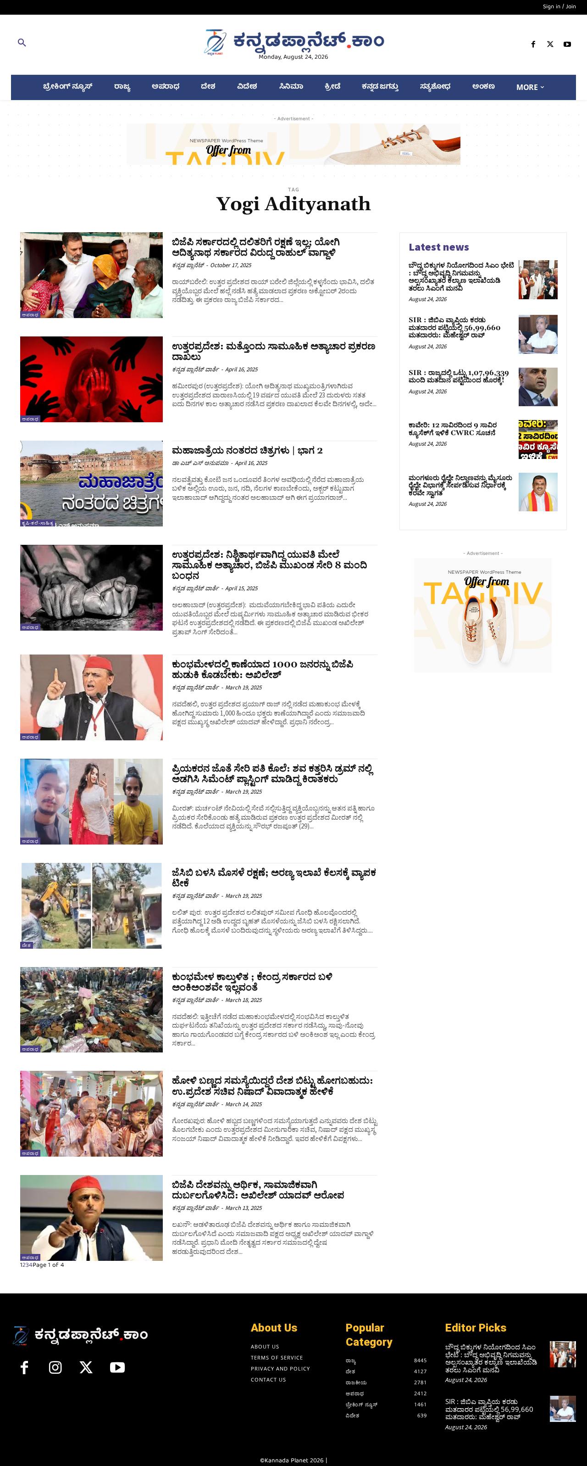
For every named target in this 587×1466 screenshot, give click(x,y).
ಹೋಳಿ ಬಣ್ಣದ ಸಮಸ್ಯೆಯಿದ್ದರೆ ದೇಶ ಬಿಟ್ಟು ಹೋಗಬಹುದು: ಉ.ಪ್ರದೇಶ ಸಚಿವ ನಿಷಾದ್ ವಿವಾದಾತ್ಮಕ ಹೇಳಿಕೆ (272, 1086)
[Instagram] (55, 1371)
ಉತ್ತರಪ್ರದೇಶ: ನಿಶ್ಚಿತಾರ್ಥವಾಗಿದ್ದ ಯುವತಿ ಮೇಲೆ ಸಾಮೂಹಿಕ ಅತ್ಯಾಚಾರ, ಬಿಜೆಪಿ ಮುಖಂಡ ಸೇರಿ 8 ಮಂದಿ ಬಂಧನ (269, 565)
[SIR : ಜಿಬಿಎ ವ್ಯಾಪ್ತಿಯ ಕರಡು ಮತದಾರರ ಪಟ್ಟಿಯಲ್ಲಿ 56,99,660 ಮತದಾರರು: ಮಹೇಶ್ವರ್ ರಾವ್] (538, 334)
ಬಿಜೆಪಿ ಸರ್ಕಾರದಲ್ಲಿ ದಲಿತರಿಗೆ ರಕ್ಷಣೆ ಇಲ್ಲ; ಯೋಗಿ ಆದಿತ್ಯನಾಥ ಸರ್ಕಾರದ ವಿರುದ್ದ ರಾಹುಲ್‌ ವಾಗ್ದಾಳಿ (256, 247)
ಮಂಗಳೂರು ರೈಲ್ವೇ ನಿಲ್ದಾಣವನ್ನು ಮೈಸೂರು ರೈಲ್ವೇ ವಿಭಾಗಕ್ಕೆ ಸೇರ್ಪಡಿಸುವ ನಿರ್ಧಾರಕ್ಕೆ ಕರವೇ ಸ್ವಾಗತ (460, 486)
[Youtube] (567, 46)
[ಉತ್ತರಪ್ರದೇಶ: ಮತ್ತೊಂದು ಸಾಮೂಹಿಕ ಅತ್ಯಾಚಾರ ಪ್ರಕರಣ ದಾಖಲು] (91, 379)
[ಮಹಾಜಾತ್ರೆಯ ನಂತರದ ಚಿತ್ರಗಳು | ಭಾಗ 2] (91, 483)
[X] (550, 46)
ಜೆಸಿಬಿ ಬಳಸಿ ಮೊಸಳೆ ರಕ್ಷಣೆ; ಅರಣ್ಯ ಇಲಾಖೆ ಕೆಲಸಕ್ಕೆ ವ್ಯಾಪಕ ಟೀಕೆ (274, 878)
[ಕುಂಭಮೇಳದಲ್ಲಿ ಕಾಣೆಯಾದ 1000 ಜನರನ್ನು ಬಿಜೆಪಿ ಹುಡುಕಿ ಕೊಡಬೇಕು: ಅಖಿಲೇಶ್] (91, 697)
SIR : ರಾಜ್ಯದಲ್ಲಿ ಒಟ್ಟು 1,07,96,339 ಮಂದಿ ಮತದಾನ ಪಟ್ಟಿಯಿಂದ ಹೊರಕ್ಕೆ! (459, 377)
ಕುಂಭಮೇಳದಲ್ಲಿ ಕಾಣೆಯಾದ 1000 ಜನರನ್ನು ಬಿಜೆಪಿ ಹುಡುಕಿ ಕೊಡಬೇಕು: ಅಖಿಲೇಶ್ (262, 670)
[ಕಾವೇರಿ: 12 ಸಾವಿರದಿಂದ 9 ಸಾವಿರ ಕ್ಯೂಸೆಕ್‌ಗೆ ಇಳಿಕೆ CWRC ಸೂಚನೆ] (538, 439)
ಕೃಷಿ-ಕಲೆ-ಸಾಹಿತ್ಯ (37, 523)
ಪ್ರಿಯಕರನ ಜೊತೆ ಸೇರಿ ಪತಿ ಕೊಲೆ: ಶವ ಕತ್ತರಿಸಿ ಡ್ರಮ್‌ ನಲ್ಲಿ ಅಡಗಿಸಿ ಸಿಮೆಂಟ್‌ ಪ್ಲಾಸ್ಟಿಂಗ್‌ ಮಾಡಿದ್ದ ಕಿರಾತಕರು (272, 774)
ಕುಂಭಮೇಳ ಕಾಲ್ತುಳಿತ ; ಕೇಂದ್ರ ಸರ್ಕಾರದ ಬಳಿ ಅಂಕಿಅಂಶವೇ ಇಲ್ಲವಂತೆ (252, 982)
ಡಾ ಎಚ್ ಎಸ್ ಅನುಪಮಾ (200, 463)
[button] (102, 45)
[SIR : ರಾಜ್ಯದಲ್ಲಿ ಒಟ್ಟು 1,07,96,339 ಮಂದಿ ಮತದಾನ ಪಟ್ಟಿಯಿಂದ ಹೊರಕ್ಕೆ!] (538, 387)
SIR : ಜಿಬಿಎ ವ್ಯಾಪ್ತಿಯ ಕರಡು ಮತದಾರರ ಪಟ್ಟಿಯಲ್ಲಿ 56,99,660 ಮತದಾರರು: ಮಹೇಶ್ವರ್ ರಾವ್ (455, 328)
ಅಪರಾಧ (30, 315)
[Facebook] (533, 46)
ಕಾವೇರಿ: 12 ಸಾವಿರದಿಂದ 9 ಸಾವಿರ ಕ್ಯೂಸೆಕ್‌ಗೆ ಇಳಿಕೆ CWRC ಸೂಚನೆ (453, 429)
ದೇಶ (26, 945)
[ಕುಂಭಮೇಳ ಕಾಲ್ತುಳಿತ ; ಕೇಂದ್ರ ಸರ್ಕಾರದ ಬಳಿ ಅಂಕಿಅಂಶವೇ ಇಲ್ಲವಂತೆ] (91, 1010)
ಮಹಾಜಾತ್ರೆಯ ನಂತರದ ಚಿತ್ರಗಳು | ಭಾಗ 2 (247, 451)
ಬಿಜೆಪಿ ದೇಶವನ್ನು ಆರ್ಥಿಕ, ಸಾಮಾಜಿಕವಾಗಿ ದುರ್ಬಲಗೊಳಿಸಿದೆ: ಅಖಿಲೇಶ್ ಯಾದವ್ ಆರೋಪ (258, 1190)
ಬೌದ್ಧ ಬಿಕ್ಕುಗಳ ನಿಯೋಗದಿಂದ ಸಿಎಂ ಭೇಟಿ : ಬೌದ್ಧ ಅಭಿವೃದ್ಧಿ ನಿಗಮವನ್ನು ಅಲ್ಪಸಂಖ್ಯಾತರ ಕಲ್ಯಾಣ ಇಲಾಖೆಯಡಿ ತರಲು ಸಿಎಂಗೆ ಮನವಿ (461, 277)
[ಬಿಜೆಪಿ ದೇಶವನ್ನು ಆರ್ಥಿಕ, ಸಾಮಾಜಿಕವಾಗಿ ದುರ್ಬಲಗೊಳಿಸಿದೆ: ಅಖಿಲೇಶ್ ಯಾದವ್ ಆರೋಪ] (91, 1218)
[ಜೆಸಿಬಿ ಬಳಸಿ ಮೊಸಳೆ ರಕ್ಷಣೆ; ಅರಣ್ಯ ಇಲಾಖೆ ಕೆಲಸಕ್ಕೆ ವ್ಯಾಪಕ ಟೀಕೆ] (91, 906)
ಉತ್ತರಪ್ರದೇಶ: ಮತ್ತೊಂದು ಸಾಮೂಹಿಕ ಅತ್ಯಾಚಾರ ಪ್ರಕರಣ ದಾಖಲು (274, 352)
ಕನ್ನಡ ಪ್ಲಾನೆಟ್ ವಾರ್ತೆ (195, 369)
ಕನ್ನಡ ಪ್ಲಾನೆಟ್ (188, 265)
